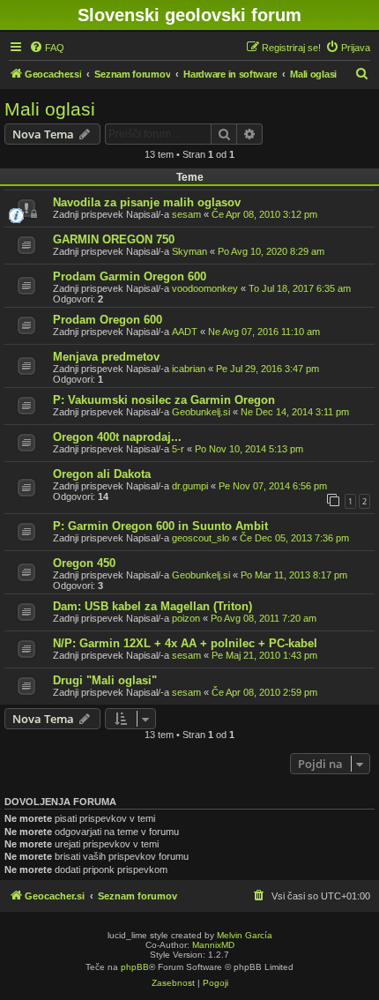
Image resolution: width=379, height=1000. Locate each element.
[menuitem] (46, 47)
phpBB (135, 967)
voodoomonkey (205, 288)
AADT (184, 331)
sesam (186, 214)
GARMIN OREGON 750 (114, 239)
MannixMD (213, 945)
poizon (186, 618)
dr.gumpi (190, 486)
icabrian (188, 368)
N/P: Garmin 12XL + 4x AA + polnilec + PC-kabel (185, 643)
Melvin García (244, 935)
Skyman (189, 251)
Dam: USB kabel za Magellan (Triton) (152, 606)
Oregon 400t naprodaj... (117, 437)
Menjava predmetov (106, 356)
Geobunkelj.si (201, 412)
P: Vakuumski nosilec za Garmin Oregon (164, 400)
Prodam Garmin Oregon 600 (129, 276)
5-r (178, 449)
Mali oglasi (49, 109)
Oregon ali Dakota (102, 474)
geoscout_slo (200, 538)
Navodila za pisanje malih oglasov (147, 202)
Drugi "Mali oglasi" (105, 680)
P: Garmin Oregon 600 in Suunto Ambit (160, 526)
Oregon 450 (84, 563)
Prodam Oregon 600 (107, 319)
